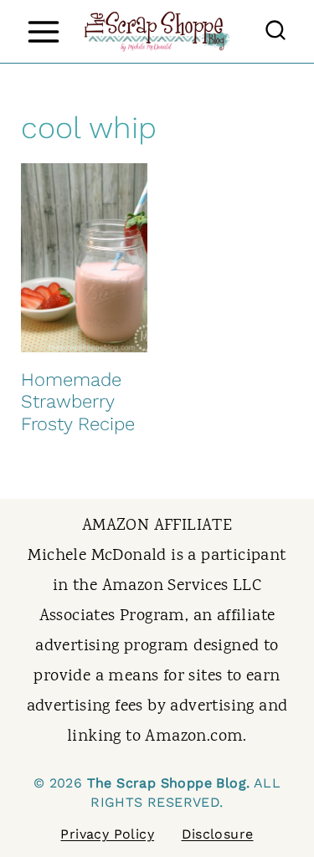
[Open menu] (43, 31)
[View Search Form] (275, 31)
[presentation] (84, 257)
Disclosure (218, 834)
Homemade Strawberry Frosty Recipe (78, 401)
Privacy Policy (107, 834)
